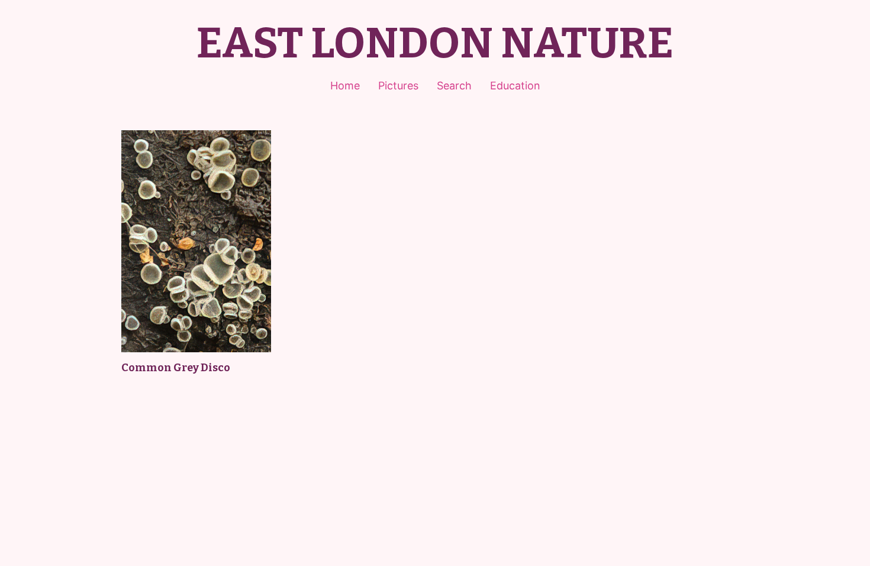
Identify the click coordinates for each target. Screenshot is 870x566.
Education (515, 85)
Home (345, 85)
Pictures (398, 85)
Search (454, 85)
